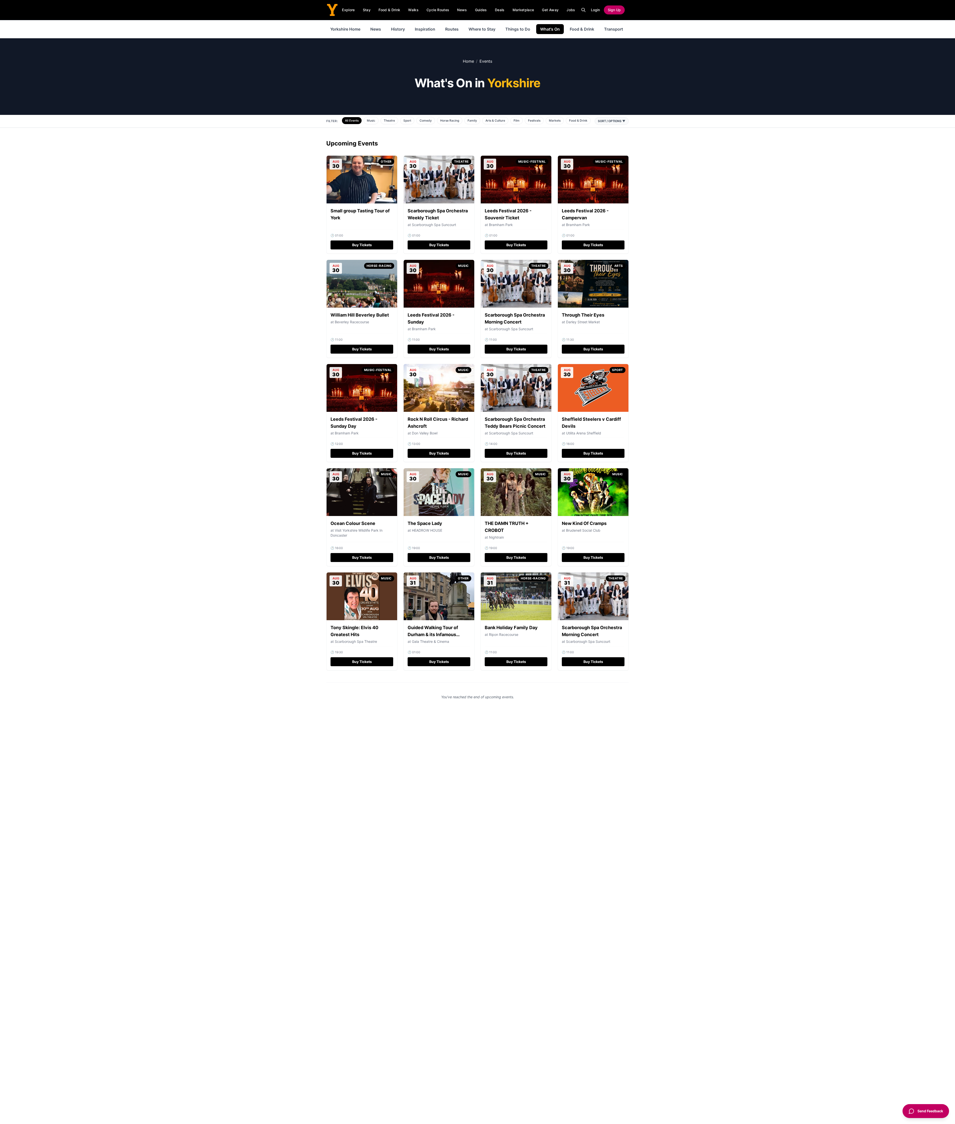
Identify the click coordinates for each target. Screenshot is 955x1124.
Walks (413, 10)
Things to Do (517, 29)
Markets (555, 120)
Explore (348, 10)
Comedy (426, 120)
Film (517, 120)
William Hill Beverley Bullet (360, 315)
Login (595, 10)
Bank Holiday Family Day (511, 627)
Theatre (389, 120)
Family (472, 120)
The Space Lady (425, 523)
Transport (613, 29)
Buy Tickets (362, 245)
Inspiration (425, 29)
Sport (407, 120)
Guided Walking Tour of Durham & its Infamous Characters (433, 634)
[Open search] (583, 9)
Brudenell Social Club (583, 530)
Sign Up (614, 10)
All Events (352, 120)
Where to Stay (482, 29)
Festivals (534, 120)
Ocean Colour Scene (353, 523)
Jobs (571, 10)
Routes (452, 29)
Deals (500, 10)
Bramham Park (501, 225)
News (462, 10)
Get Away (550, 10)
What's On (550, 29)
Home (468, 61)
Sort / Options (611, 121)
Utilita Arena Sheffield (583, 433)
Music (371, 120)
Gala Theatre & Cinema (430, 641)
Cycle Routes (438, 10)
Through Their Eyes (583, 315)
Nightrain (496, 537)
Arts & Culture (495, 120)
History (398, 29)
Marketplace (523, 10)
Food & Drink (389, 10)
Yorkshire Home (345, 29)
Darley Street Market (583, 322)
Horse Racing (449, 120)
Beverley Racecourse (352, 322)
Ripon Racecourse (503, 634)
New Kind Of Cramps (584, 523)
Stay (367, 10)
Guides (481, 10)
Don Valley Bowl (424, 433)
